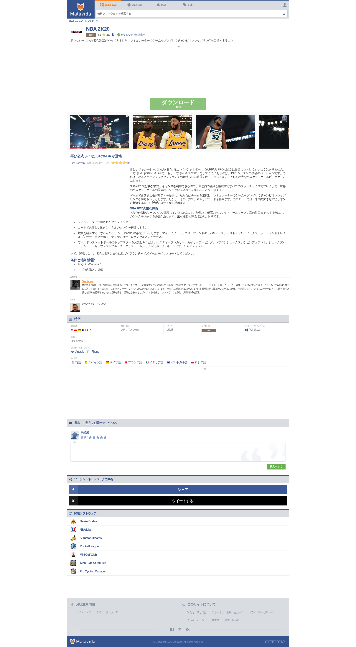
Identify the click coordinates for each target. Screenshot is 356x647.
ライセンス (206, 326)
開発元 (73, 337)
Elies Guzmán (87, 281)
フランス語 (135, 362)
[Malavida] (81, 9)
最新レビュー (126, 326)
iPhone (95, 351)
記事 (190, 4)
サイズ (169, 326)
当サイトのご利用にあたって (227, 612)
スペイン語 (95, 362)
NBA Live (85, 529)
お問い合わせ (232, 620)
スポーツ (93, 21)
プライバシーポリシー (261, 612)
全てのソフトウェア (107, 612)
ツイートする (182, 501)
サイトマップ (83, 612)
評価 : (84, 437)
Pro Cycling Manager (93, 571)
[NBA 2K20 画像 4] (288, 132)
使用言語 (73, 326)
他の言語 (74, 358)
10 (106, 437)
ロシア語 (200, 362)
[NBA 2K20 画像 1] (99, 132)
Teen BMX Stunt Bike (93, 563)
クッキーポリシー (197, 620)
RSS (186, 629)
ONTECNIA (275, 642)
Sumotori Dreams (91, 538)
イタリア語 (156, 362)
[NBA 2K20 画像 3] (225, 132)
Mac (163, 4)
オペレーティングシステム (255, 326)
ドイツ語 (115, 362)
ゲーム (83, 21)
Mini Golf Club (88, 554)
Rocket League (89, 546)
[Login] (283, 4)
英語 (78, 362)
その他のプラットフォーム (81, 348)
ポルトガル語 (179, 362)
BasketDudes (88, 521)
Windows (111, 4)
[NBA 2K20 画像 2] (162, 132)
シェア (182, 490)
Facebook (170, 629)
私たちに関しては (197, 612)
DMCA (215, 620)
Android (137, 4)
